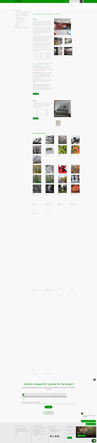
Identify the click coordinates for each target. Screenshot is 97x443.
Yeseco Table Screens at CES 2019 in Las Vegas (39, 434)
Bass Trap (18, 17)
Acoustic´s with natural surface (22, 12)
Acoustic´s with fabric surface (22, 15)
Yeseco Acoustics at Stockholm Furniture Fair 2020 (38, 429)
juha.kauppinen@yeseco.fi (54, 431)
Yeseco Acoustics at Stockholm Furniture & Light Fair (38, 432)
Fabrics (17, 23)
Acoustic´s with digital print (22, 13)
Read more (17, 434)
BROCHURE (36, 93)
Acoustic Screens (19, 20)
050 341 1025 (52, 433)
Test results (17, 25)
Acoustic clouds (19, 22)
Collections (17, 10)
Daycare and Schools (20, 18)
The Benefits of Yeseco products (21, 27)
